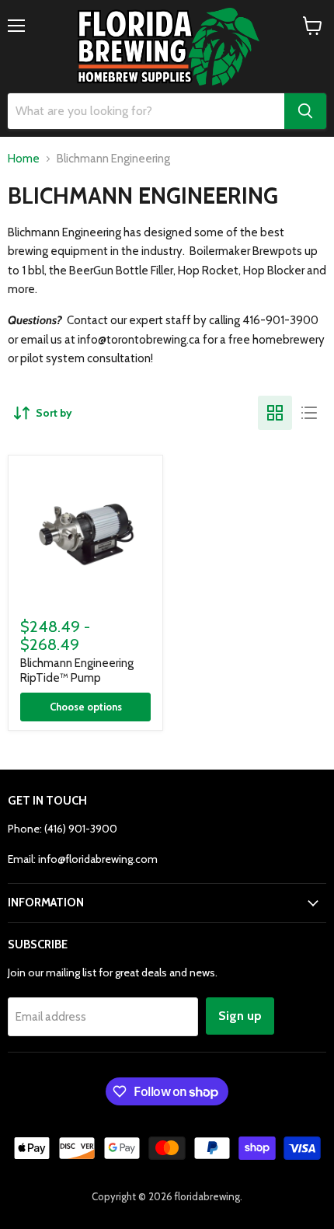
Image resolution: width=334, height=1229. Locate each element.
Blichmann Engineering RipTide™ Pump (77, 671)
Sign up (240, 1015)
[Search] (305, 111)
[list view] (309, 413)
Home (24, 159)
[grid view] (275, 413)
